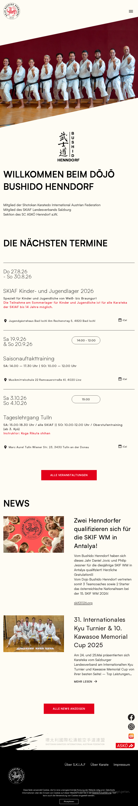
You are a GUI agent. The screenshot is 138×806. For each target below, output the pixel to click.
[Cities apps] (131, 736)
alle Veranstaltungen (69, 475)
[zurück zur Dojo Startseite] (11, 11)
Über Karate (100, 764)
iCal (125, 320)
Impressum (122, 764)
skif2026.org (83, 603)
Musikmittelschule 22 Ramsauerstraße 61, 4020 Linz (45, 379)
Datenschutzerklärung (101, 793)
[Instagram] (131, 726)
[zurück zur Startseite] (16, 775)
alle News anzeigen (69, 708)
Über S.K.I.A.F (75, 764)
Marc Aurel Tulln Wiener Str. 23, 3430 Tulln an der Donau (49, 447)
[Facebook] (131, 717)
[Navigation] (131, 11)
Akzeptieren (69, 801)
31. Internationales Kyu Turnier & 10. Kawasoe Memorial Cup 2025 (101, 632)
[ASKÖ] (125, 745)
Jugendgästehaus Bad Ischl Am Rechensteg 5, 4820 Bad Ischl (52, 321)
